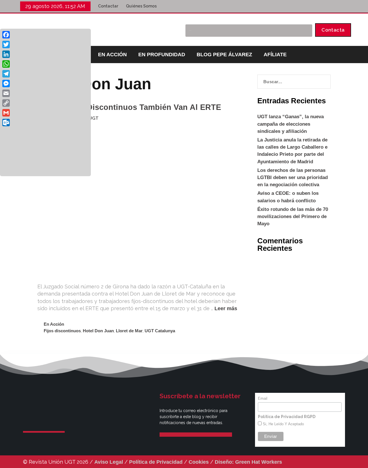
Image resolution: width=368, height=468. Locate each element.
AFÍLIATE (275, 54)
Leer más (225, 308)
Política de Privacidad (156, 462)
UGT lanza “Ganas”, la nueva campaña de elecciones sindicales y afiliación (290, 124)
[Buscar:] (294, 81)
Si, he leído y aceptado (283, 424)
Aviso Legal (108, 462)
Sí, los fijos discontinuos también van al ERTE (129, 107)
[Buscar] (304, 30)
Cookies (199, 462)
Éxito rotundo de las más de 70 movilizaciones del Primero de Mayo (292, 216)
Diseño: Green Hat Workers (248, 462)
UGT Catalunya (160, 330)
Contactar (108, 6)
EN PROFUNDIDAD (161, 54)
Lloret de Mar (129, 330)
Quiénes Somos (141, 6)
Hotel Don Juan (98, 330)
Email (262, 398)
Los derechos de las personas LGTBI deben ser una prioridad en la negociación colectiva (292, 177)
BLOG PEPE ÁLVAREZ (224, 54)
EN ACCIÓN (112, 54)
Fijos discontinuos (62, 330)
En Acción (54, 324)
